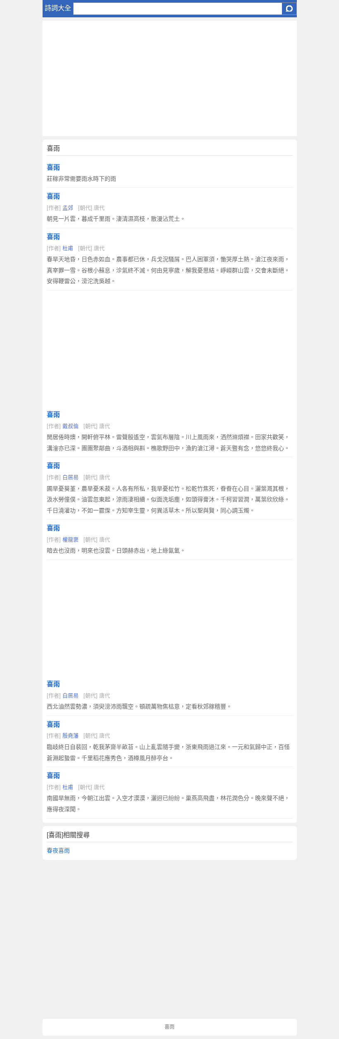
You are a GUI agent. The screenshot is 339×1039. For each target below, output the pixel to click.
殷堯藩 (70, 735)
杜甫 (67, 248)
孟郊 (67, 208)
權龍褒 (70, 539)
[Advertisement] (170, 78)
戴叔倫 (70, 426)
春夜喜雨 (58, 850)
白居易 (70, 477)
